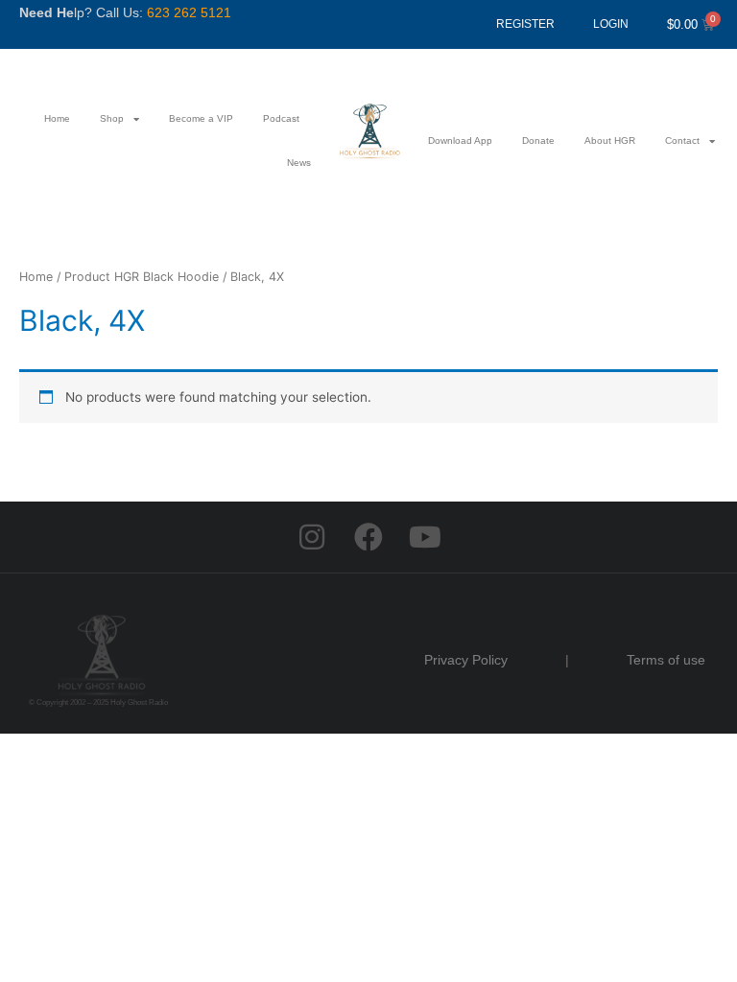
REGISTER (525, 24)
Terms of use (666, 659)
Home (57, 118)
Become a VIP (201, 118)
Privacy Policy (466, 659)
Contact (682, 140)
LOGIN (611, 24)
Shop (112, 118)
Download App (460, 140)
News (299, 162)
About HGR (609, 140)
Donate (538, 140)
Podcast (281, 118)
